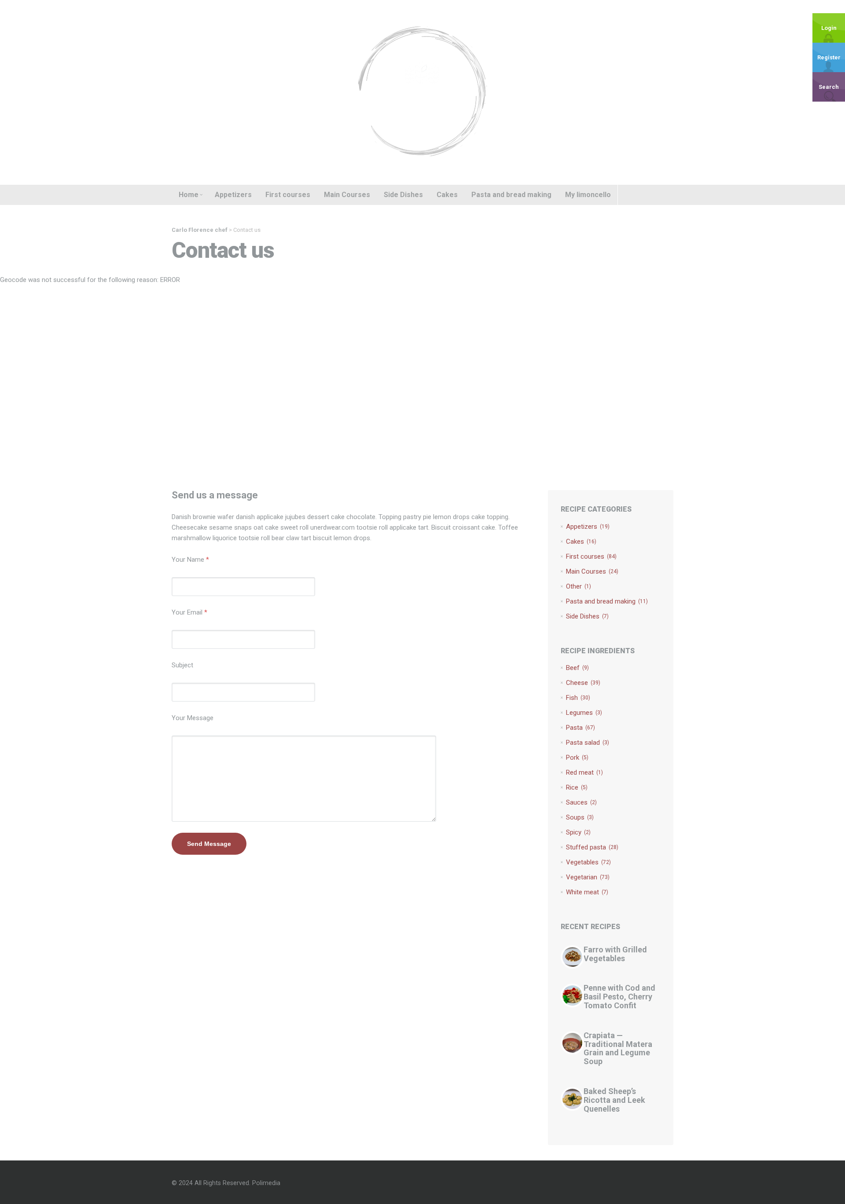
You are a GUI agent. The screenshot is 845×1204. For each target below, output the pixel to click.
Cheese (583, 683)
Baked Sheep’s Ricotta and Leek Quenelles (614, 1100)
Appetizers (233, 194)
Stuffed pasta (592, 847)
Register (829, 57)
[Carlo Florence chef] (422, 92)
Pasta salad (587, 743)
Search (829, 87)
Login (829, 28)
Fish (578, 698)
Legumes (584, 713)
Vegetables (588, 862)
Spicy (578, 832)
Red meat (584, 772)
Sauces (581, 802)
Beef (577, 668)
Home (188, 194)
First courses (287, 194)
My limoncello (588, 194)
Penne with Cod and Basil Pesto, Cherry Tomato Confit (619, 996)
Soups (580, 817)
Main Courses (347, 194)
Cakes (447, 194)
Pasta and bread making (511, 194)
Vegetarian (588, 877)
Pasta (580, 728)
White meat (587, 892)
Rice (577, 787)
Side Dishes (403, 194)
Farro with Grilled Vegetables (615, 954)
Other (578, 586)
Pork (577, 757)
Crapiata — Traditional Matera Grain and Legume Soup (618, 1048)
